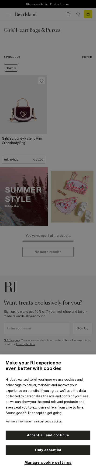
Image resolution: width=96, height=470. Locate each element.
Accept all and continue (48, 435)
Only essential (48, 450)
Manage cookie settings (48, 462)
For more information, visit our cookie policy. (34, 421)
